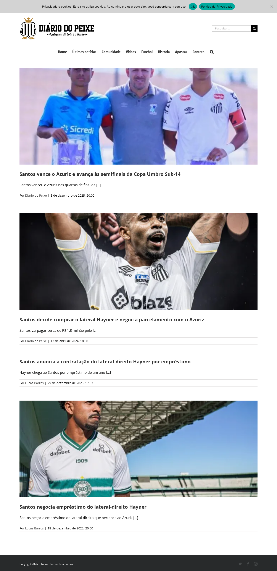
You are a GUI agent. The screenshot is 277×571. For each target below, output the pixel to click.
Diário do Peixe (36, 195)
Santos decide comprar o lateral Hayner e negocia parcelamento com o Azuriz (111, 319)
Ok (193, 6)
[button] (212, 51)
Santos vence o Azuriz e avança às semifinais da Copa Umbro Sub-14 (100, 174)
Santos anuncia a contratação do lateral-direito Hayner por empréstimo (105, 361)
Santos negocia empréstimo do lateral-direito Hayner (83, 506)
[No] (271, 6)
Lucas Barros (34, 383)
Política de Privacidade (217, 6)
